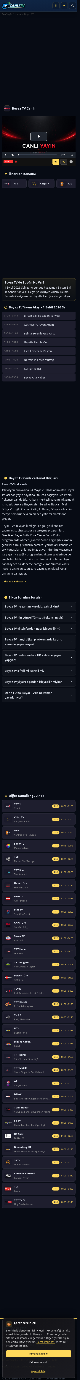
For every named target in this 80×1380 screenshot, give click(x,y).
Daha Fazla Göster (12, 581)
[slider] (37, 154)
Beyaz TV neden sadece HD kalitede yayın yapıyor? (33, 657)
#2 (64, 161)
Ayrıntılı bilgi (38, 1371)
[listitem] (14, 183)
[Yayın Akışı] (56, 5)
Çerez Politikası (45, 1342)
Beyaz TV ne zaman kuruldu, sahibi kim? (32, 606)
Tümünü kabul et (38, 1353)
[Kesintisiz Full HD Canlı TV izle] (15, 5)
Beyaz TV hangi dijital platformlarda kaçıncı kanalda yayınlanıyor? (34, 642)
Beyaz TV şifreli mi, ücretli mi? (24, 671)
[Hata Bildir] (71, 161)
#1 (56, 161)
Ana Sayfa (7, 14)
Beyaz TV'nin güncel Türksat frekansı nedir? (34, 617)
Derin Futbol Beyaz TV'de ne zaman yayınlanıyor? (28, 695)
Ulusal (18, 14)
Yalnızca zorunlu (38, 1362)
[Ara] (72, 5)
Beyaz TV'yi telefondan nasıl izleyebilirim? (32, 628)
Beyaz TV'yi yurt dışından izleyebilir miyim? (33, 682)
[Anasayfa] (64, 5)
